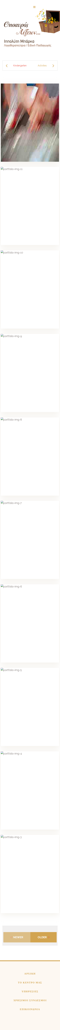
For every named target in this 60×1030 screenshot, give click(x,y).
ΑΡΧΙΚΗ (30, 973)
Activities (42, 65)
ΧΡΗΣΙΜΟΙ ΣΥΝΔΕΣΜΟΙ (30, 1000)
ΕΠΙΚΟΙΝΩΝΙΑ (30, 1009)
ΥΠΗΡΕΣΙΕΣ (30, 991)
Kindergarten (20, 65)
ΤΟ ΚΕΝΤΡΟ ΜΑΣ (30, 982)
